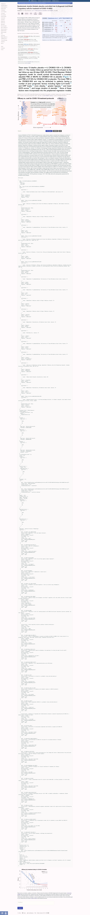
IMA (32, 898)
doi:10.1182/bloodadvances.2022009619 (39, 10)
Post (20, 913)
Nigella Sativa (3, 30)
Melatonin (3, 21)
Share (24, 913)
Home (2, 49)
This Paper (49, 131)
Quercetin (3, 35)
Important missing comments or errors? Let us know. (28, 33)
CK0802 (55, 131)
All (60, 131)
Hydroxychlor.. (4, 16)
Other (2, 46)
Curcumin (3, 13)
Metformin (3, 22)
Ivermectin (3, 18)
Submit (20, 908)
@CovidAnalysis (30, 913)
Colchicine (3, 10)
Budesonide (3, 8)
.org (33, 0)
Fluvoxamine (3, 14)
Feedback (3, 48)
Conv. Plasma (3, 11)
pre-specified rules (30, 61)
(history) (51, 95)
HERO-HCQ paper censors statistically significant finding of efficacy (32, 3)
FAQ (35, 913)
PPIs (2, 33)
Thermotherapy (4, 40)
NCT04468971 (50, 10)
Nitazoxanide (3, 32)
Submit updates (28, 63)
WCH (36, 898)
